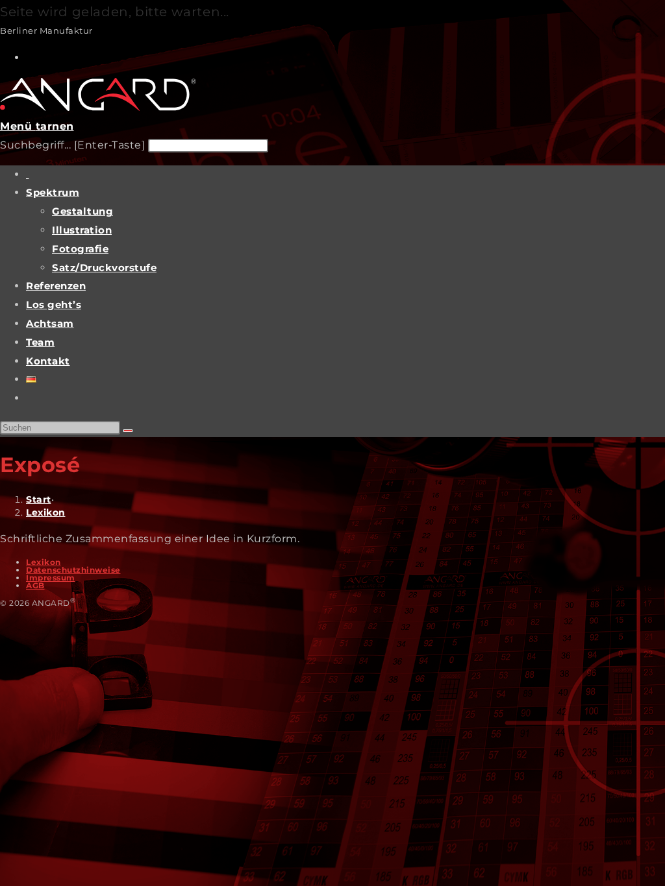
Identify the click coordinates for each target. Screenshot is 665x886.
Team (40, 342)
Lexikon (46, 512)
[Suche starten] (127, 430)
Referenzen (56, 286)
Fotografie (80, 249)
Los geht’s (53, 304)
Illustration (82, 230)
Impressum (50, 577)
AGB (35, 585)
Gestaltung (82, 211)
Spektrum (52, 192)
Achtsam (50, 323)
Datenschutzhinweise (73, 570)
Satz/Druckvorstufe (104, 267)
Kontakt (48, 361)
